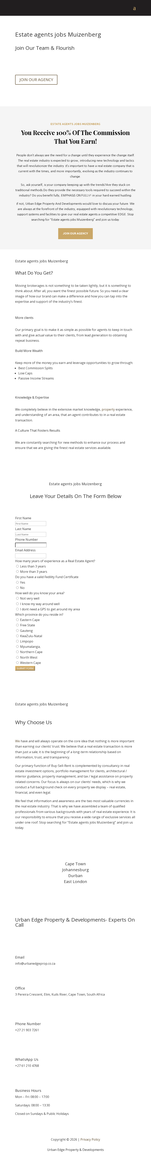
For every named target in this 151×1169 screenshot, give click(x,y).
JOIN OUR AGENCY (36, 79)
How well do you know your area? (39, 593)
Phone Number (26, 539)
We (17, 741)
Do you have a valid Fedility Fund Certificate (46, 577)
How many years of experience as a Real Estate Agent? (55, 561)
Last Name (23, 529)
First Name (23, 518)
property (108, 409)
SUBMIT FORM (25, 668)
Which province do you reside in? (39, 614)
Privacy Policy (90, 1139)
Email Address (25, 550)
